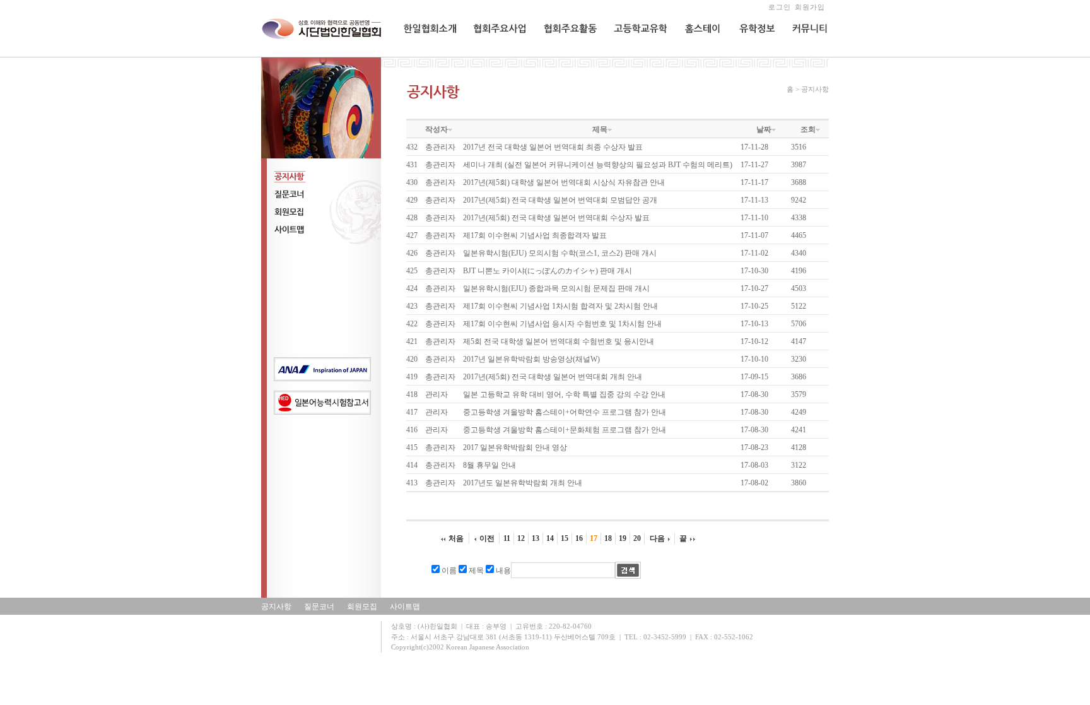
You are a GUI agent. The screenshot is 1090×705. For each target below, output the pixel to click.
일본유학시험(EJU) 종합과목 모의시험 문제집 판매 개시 (556, 288)
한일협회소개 (425, 54)
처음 (456, 538)
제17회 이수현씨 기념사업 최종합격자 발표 (535, 235)
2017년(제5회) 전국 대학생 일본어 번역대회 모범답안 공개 (560, 200)
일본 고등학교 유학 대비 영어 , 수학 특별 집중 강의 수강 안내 (564, 394)
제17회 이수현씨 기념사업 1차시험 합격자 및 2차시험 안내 (560, 306)
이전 (487, 538)
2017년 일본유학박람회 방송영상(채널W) (531, 359)
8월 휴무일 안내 (489, 465)
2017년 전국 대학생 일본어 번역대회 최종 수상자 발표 (553, 147)
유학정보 (752, 54)
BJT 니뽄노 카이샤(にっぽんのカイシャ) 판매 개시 (547, 270)
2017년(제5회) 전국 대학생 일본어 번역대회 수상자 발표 (556, 217)
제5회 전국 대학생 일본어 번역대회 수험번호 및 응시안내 (558, 341)
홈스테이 (698, 54)
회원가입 (810, 7)
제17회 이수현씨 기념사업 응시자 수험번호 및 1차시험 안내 (562, 323)
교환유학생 (631, 54)
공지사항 (276, 606)
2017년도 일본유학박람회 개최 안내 (522, 482)
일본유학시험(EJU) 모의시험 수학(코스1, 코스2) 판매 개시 (560, 253)
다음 (657, 538)
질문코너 (319, 606)
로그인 (779, 7)
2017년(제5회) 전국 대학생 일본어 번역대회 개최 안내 (552, 376)
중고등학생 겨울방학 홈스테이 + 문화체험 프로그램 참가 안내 (564, 429)
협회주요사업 (495, 54)
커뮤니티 (806, 54)
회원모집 (362, 606)
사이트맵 (405, 606)
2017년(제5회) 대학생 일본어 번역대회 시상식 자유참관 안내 (564, 182)
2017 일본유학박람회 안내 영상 (515, 447)
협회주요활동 (565, 54)
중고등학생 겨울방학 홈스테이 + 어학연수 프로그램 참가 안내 (564, 412)
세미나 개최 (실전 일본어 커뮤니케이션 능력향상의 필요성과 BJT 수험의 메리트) (597, 164)
